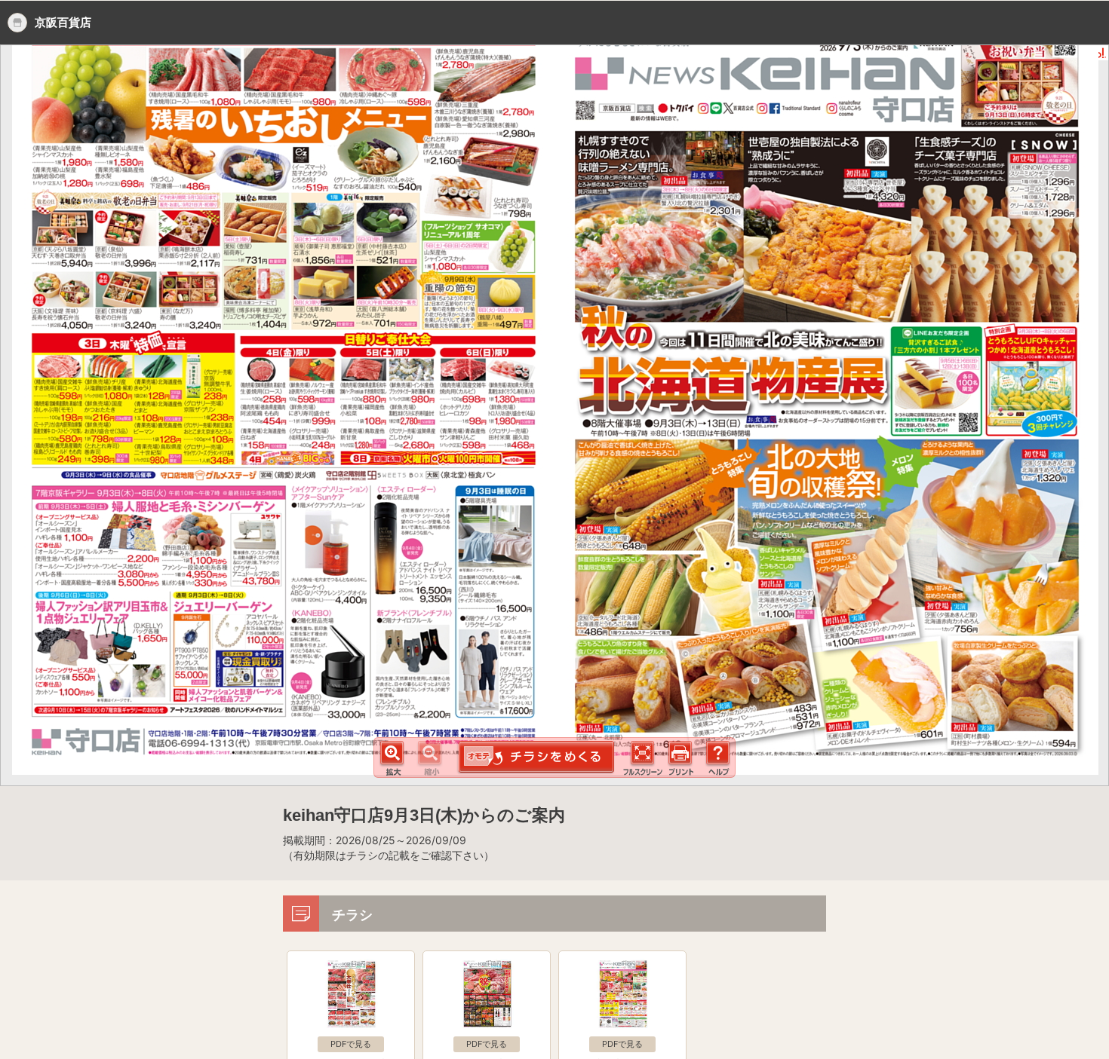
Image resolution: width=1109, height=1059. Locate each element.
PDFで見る (350, 1044)
